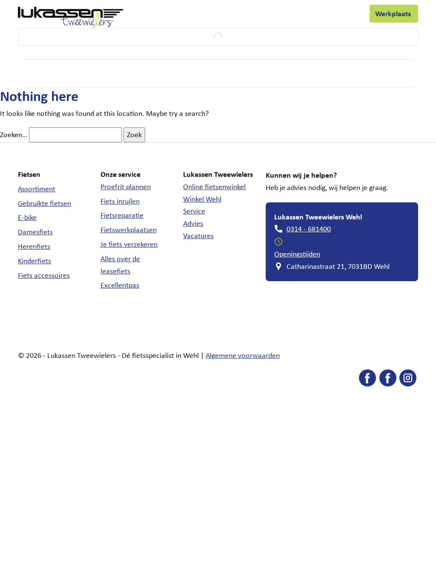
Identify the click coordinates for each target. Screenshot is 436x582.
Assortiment (36, 189)
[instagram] (407, 379)
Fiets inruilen (120, 201)
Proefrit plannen (125, 187)
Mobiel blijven (285, 74)
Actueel (311, 15)
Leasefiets (264, 16)
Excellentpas (119, 285)
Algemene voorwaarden (243, 355)
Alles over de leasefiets (120, 265)
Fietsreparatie (121, 215)
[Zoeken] (16, 37)
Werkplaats (394, 13)
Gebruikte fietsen (44, 203)
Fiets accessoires (44, 275)
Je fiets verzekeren (129, 244)
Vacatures (198, 235)
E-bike (27, 217)
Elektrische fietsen (122, 74)
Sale (334, 73)
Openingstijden (297, 254)
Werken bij (222, 15)
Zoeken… (13, 135)
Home (31, 73)
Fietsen (62, 74)
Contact (345, 15)
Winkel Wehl (202, 199)
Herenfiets (34, 246)
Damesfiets (35, 232)
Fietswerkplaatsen (128, 230)
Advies (193, 223)
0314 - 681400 (309, 229)
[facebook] (367, 379)
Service (144, 16)
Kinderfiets (34, 261)
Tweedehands (192, 74)
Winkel (185, 15)
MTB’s (242, 73)
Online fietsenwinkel (214, 187)
